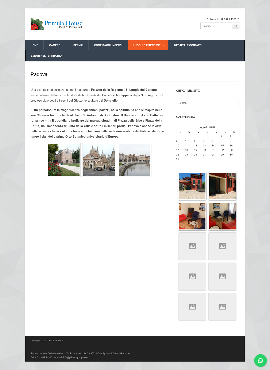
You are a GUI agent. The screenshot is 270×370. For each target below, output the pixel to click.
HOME (34, 45)
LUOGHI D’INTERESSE (147, 45)
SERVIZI (78, 45)
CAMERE (54, 45)
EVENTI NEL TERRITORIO (46, 56)
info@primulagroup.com (75, 357)
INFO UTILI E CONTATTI (187, 45)
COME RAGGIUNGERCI (108, 45)
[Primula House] (57, 23)
